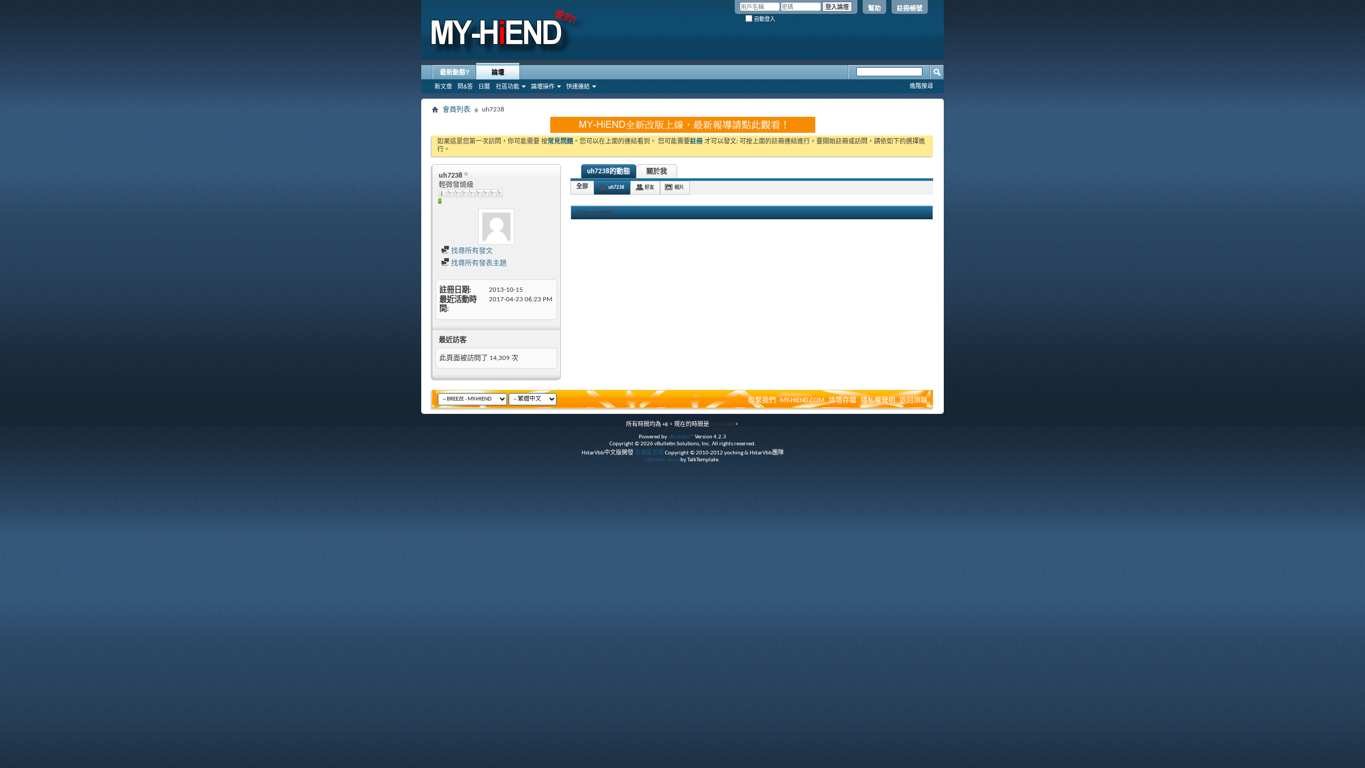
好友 (649, 187)
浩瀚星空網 (649, 453)
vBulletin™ (681, 437)
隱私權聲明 (878, 400)
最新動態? (454, 72)
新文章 (443, 86)
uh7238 (616, 187)
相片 (679, 187)
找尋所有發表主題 (478, 263)
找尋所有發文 (471, 250)
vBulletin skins (662, 460)
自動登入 (763, 19)
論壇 (498, 72)
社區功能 (507, 86)
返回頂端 (913, 400)
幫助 (874, 8)
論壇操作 (543, 86)
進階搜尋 (921, 86)
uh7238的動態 (608, 171)
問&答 (465, 86)
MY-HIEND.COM (802, 400)
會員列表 (456, 109)
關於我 (656, 171)
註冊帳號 (909, 8)
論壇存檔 (842, 400)
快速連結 (578, 86)
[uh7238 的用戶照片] (496, 226)
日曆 (484, 86)
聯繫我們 (762, 400)
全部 (582, 187)
